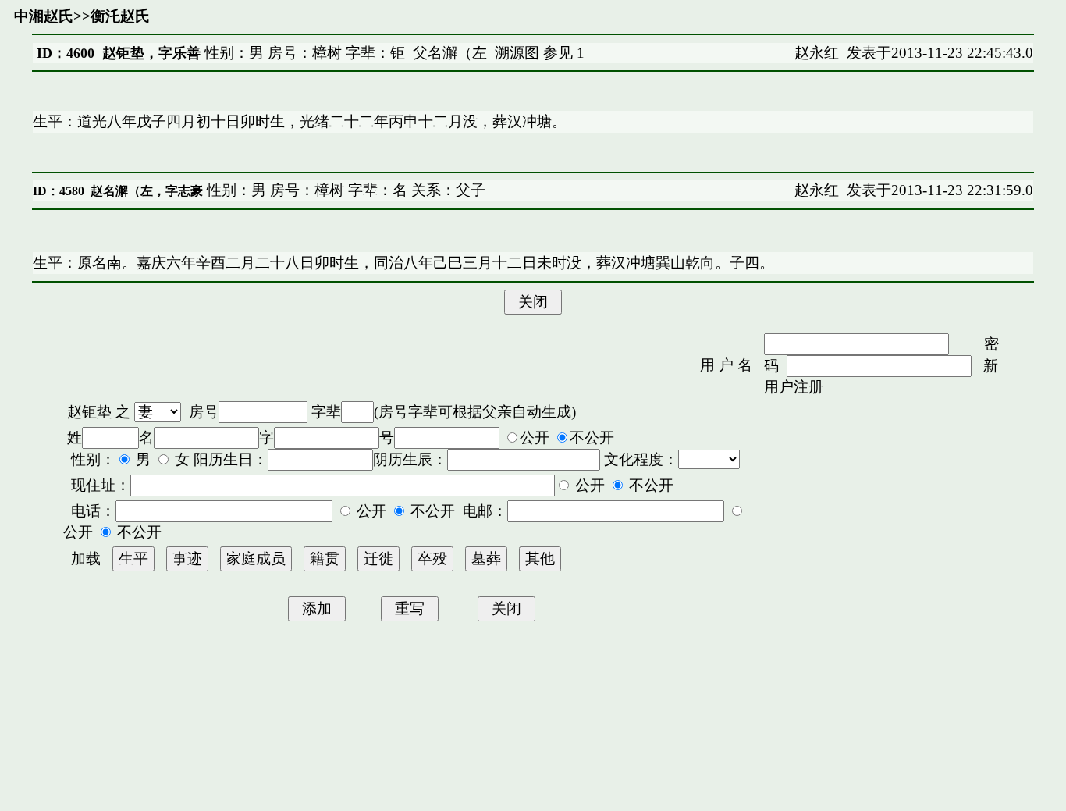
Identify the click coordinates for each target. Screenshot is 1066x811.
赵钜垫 (89, 412)
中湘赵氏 (43, 16)
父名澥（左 (450, 52)
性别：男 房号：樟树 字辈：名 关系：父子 (344, 190)
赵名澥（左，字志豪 (147, 190)
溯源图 (517, 52)
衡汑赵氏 (120, 16)
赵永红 (816, 52)
